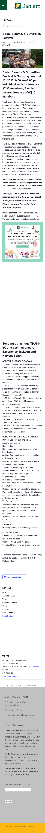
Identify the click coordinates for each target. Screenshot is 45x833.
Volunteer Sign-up (11, 207)
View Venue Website (10, 676)
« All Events (7, 20)
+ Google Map (33, 666)
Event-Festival (7, 616)
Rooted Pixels (23, 826)
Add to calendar (14, 577)
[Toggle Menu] (3, 5)
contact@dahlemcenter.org (22, 715)
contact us (13, 212)
